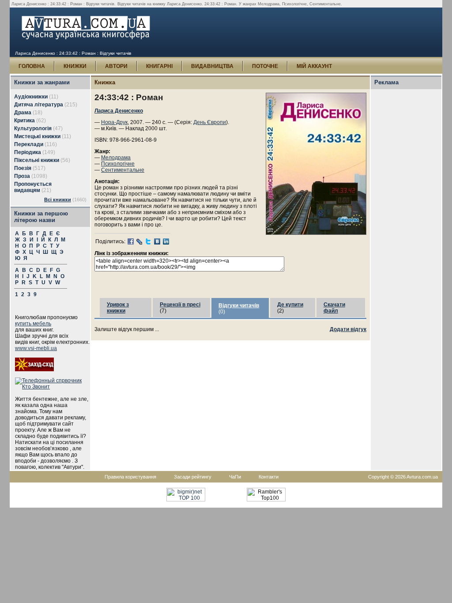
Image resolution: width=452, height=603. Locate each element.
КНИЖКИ (75, 66)
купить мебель (33, 323)
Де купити (290, 305)
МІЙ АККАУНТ (314, 66)
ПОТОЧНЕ (265, 66)
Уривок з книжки (118, 308)
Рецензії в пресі (180, 305)
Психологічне (118, 164)
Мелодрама (116, 158)
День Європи (209, 122)
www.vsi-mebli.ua (36, 348)
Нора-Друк (114, 122)
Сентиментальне (122, 170)
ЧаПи (235, 476)
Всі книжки (57, 199)
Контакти (269, 476)
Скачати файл (334, 308)
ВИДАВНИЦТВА (212, 66)
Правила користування (130, 476)
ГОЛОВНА (32, 66)
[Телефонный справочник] (52, 387)
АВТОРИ (116, 66)
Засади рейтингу (192, 476)
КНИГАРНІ (159, 66)
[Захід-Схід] (34, 369)
